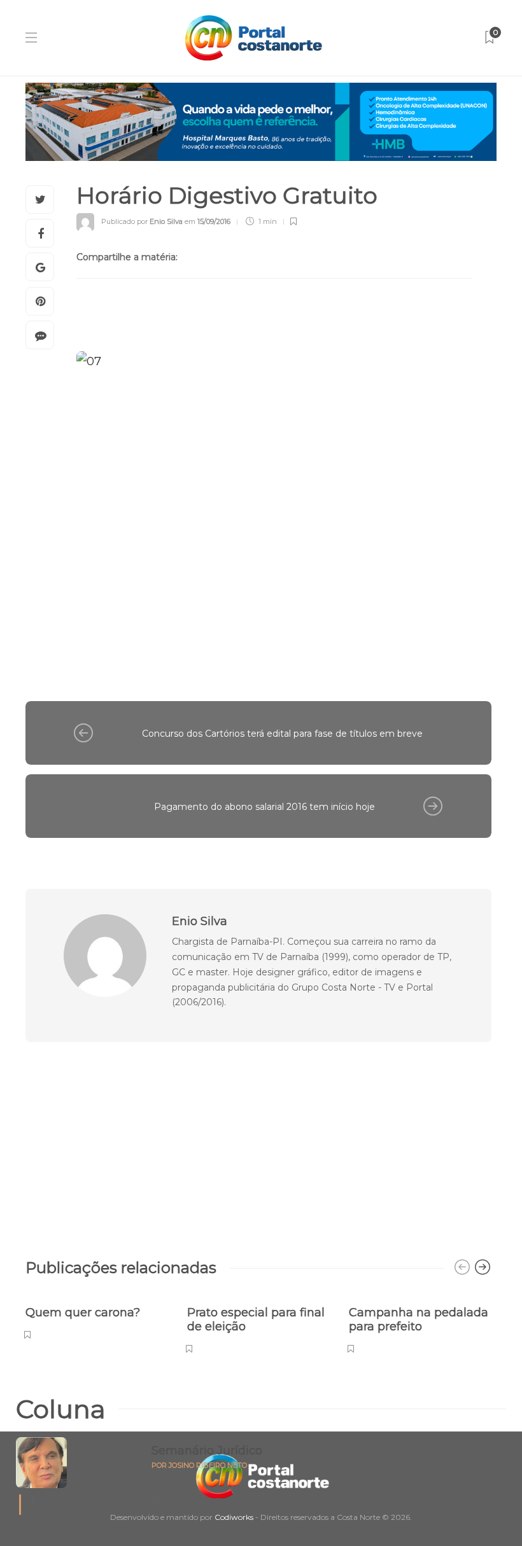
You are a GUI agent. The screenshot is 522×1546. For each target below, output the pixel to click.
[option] (97, 1316)
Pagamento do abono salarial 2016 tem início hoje (264, 806)
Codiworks (234, 1517)
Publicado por (142, 221)
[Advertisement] (258, 1144)
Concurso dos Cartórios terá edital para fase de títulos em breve (282, 733)
